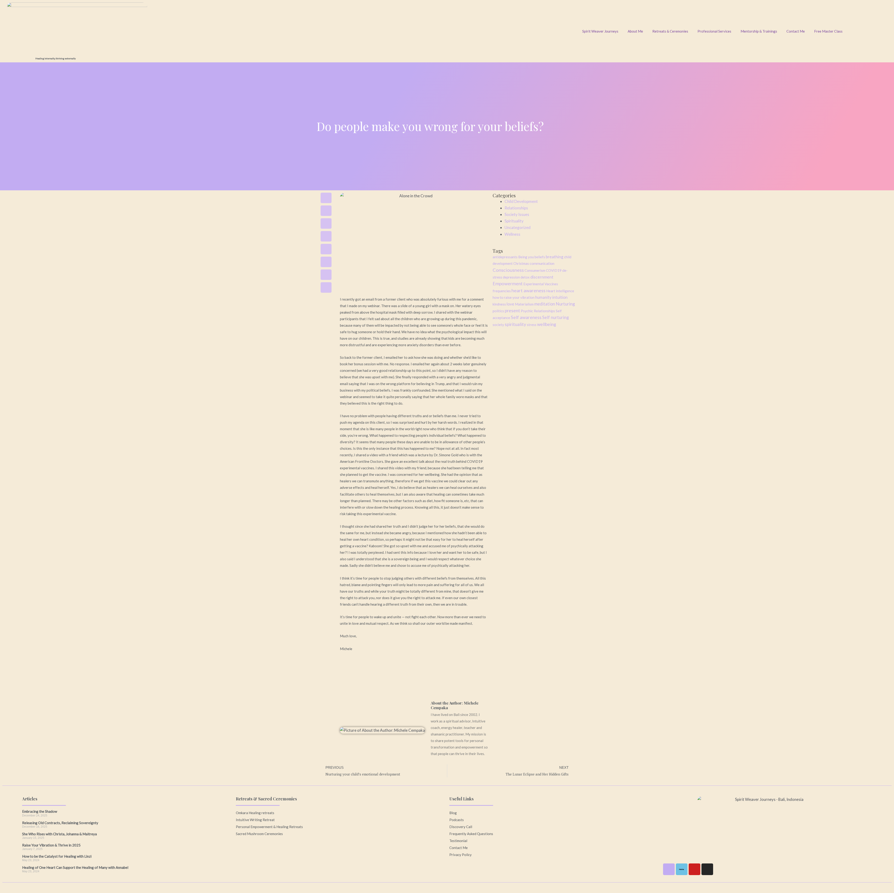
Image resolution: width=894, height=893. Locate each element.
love (510, 304)
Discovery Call (460, 827)
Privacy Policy (460, 855)
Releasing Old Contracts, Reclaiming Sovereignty (60, 823)
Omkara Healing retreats (255, 813)
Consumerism (535, 270)
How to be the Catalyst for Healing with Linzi (56, 856)
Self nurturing (555, 317)
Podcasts (456, 820)
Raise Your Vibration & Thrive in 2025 (51, 845)
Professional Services (714, 31)
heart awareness (528, 290)
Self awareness (526, 317)
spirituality (515, 324)
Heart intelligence (560, 291)
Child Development (521, 201)
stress (531, 324)
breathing (554, 256)
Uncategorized (518, 227)
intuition (560, 297)
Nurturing (565, 303)
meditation (544, 303)
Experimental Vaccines (540, 284)
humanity (543, 297)
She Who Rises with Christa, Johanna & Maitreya (59, 834)
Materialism (524, 304)
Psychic (527, 311)
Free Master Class (828, 31)
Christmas (521, 263)
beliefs (540, 257)
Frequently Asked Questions (471, 834)
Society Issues (517, 214)
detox (525, 277)
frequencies (502, 291)
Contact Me (795, 31)
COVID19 (554, 270)
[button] (326, 198)
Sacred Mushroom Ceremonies (259, 834)
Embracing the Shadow (39, 811)
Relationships (516, 207)
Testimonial (458, 841)
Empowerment (508, 283)
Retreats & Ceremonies (670, 31)
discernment (541, 276)
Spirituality (514, 220)
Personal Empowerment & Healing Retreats (269, 827)
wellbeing (546, 324)
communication (542, 263)
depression (511, 277)
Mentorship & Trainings (759, 31)
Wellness (512, 234)
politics (498, 311)
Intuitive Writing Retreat (255, 820)
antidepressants (505, 257)
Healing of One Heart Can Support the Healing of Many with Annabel (75, 867)
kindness (499, 304)
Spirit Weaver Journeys (600, 31)
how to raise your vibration (514, 297)
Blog (453, 813)
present (512, 310)
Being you (526, 257)
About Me (635, 31)
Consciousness (508, 270)
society (498, 324)
